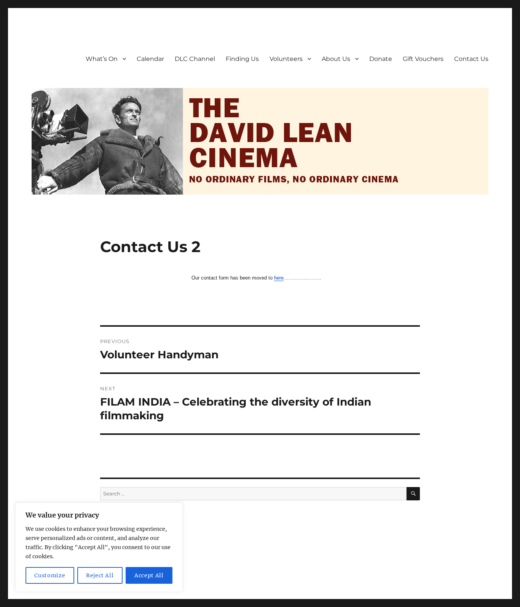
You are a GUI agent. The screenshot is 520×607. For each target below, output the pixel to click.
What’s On (102, 58)
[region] (99, 547)
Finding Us (242, 58)
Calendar (150, 58)
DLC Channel (195, 58)
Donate (380, 58)
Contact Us (471, 58)
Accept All (149, 575)
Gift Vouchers (423, 58)
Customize (49, 575)
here (279, 278)
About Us (336, 58)
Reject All (100, 575)
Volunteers (286, 58)
